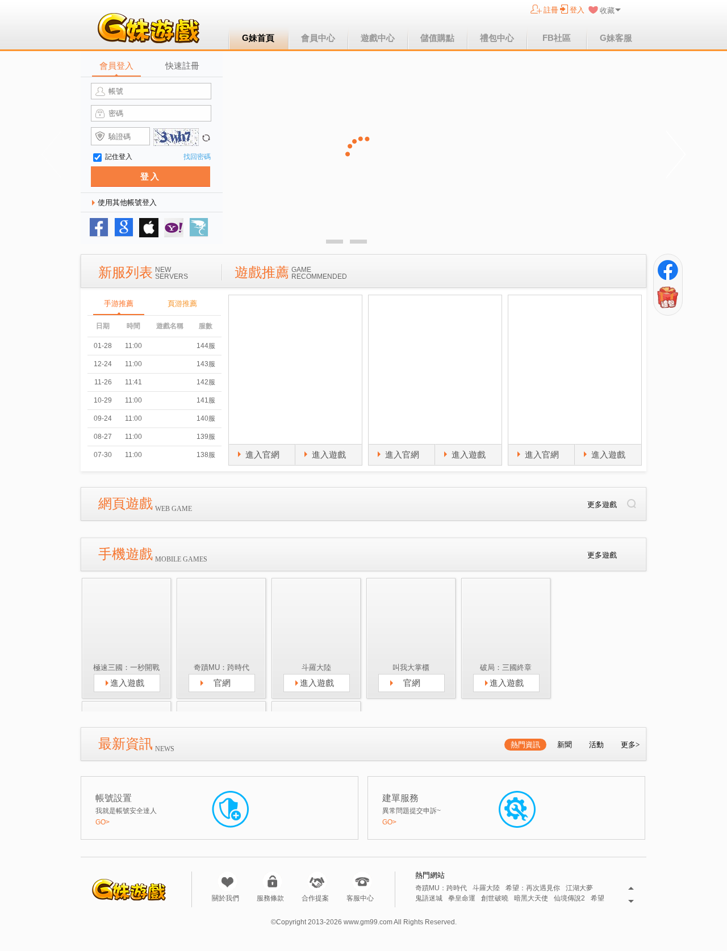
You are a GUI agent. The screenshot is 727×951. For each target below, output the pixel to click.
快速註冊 (182, 65)
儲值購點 (437, 38)
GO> (102, 822)
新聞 (564, 744)
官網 (222, 683)
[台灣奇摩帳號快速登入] (173, 227)
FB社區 (556, 38)
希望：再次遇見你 (532, 888)
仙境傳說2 (569, 898)
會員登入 (116, 65)
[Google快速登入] (123, 227)
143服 (206, 364)
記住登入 (118, 156)
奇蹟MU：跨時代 (441, 888)
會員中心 (318, 38)
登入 (577, 10)
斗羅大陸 (486, 888)
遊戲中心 (378, 38)
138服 (206, 455)
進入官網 (262, 454)
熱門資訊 (525, 744)
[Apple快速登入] (148, 227)
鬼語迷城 (428, 898)
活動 (596, 744)
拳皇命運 (461, 898)
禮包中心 (497, 38)
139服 (206, 437)
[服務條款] (272, 881)
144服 (206, 346)
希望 (597, 898)
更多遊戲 (602, 504)
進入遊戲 (329, 454)
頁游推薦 (182, 303)
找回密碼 (197, 156)
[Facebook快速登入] (98, 227)
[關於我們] (227, 881)
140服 (206, 418)
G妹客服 (616, 38)
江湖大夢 (579, 888)
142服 (206, 382)
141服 (206, 400)
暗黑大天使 (531, 898)
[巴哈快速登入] (198, 227)
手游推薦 (118, 303)
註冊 (551, 10)
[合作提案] (317, 881)
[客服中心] (362, 881)
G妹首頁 (258, 38)
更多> (630, 744)
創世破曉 (494, 898)
